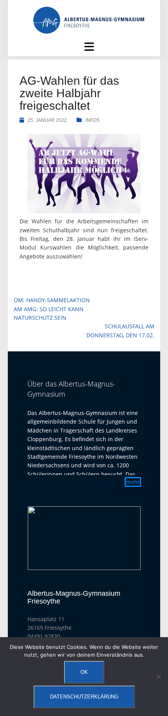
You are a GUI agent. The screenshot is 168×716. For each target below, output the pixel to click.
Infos (93, 120)
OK (84, 672)
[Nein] (158, 676)
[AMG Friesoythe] (89, 19)
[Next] (124, 538)
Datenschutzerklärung (84, 697)
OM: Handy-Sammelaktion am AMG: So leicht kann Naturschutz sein (52, 308)
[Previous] (43, 538)
